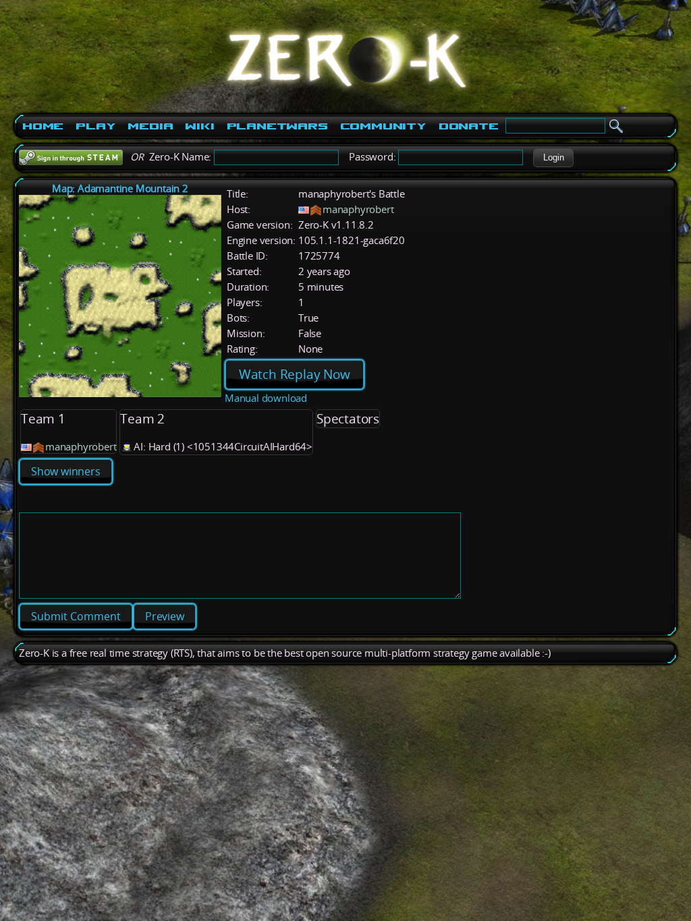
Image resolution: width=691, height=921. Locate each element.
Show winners (66, 471)
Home (42, 126)
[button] (553, 157)
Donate (469, 126)
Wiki (199, 126)
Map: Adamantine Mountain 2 (120, 188)
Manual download (266, 398)
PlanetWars (277, 126)
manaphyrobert (358, 209)
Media (150, 126)
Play (95, 126)
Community (383, 126)
